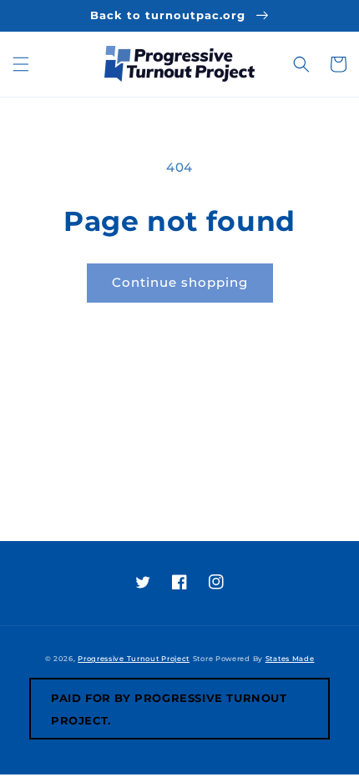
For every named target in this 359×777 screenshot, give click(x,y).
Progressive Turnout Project (134, 658)
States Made (290, 658)
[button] (21, 64)
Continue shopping (180, 282)
